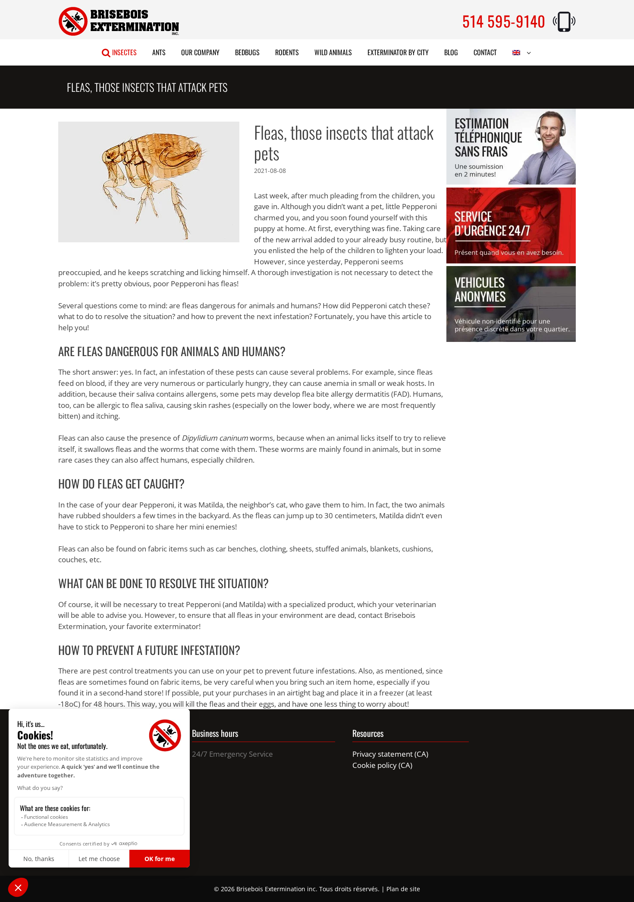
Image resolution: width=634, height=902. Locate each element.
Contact (485, 52)
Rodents (287, 52)
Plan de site (403, 889)
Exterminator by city (398, 52)
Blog (451, 52)
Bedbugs (247, 52)
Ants (159, 52)
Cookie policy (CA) (382, 765)
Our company (200, 52)
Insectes (123, 52)
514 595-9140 (504, 20)
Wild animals (333, 52)
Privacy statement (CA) (390, 754)
